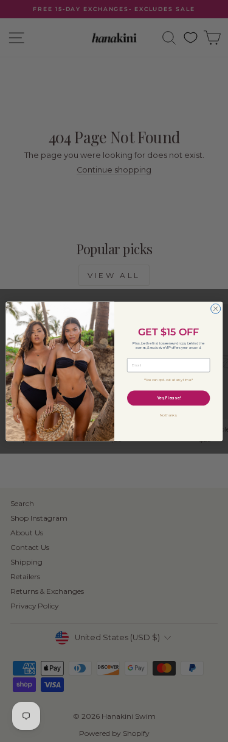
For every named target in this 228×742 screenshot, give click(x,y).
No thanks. (168, 415)
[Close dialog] (215, 308)
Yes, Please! (168, 398)
